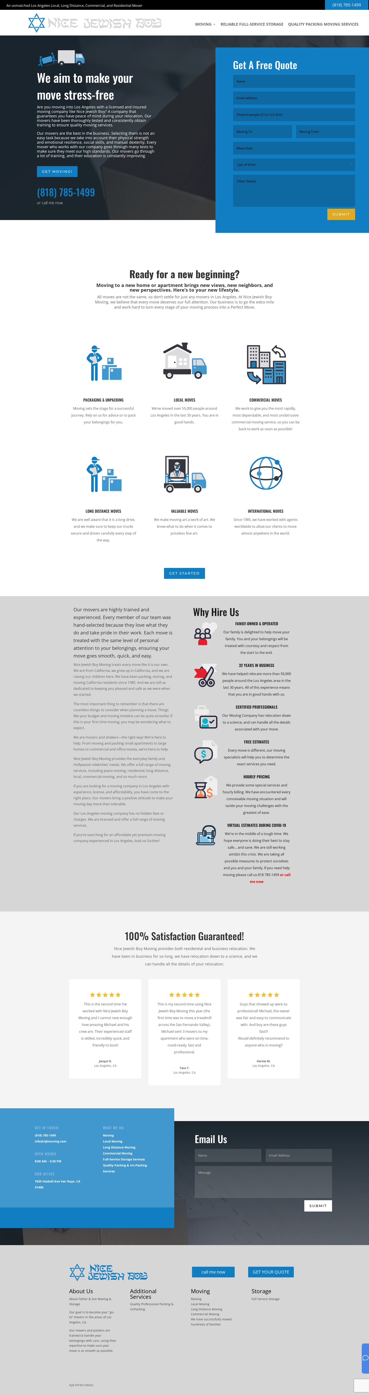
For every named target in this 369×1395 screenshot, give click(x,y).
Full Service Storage (266, 1299)
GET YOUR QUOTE (271, 1272)
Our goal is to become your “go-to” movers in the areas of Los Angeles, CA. (91, 1317)
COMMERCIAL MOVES (265, 400)
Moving (203, 25)
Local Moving (112, 1141)
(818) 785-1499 (346, 5)
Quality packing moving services (323, 25)
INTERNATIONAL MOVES (265, 511)
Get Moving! (57, 172)
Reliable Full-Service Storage (252, 25)
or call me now (50, 202)
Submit (341, 214)
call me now (213, 1272)
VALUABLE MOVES (184, 511)
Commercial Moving (117, 1153)
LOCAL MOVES (184, 400)
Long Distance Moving (119, 1147)
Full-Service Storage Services (124, 1159)
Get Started (184, 573)
